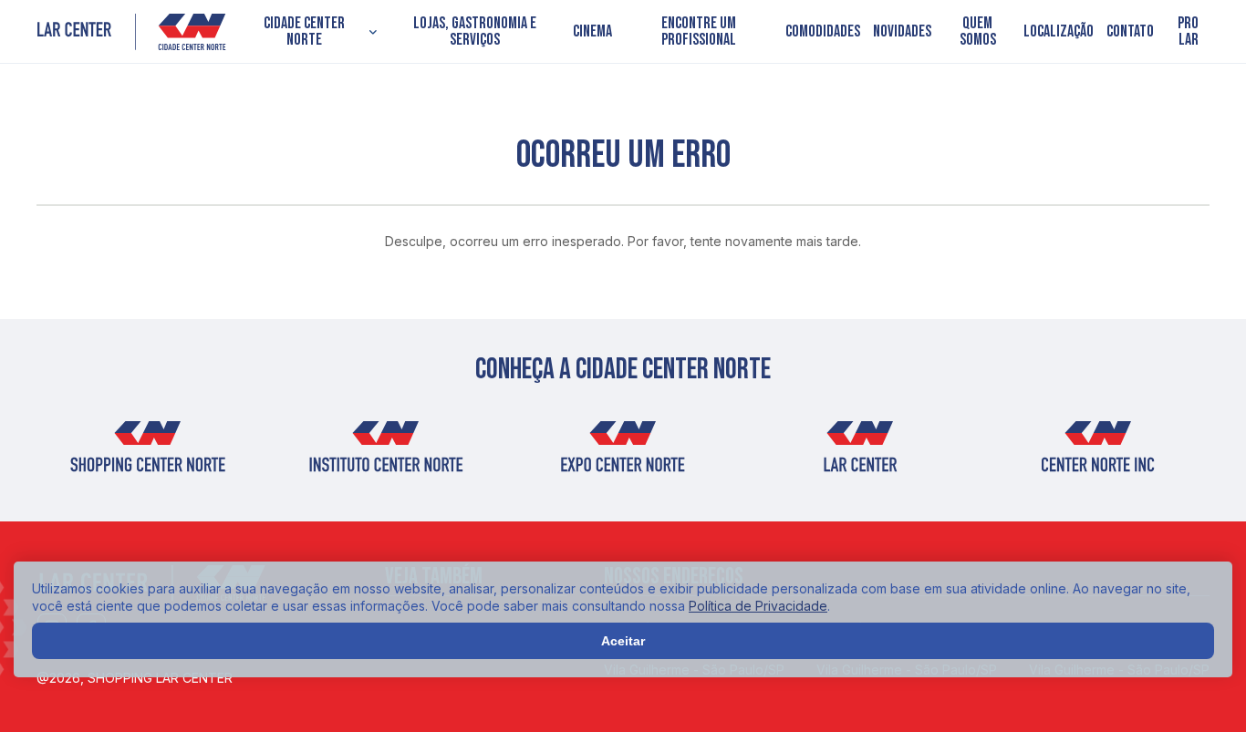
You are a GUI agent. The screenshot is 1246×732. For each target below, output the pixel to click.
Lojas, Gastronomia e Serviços (474, 31)
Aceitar (623, 641)
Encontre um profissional (698, 31)
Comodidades (822, 32)
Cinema (592, 32)
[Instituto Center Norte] (385, 453)
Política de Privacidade (758, 605)
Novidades (902, 32)
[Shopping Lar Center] (131, 32)
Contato (1130, 32)
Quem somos (978, 31)
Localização (1058, 32)
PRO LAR (1188, 31)
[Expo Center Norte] (623, 453)
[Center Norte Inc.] (1098, 453)
